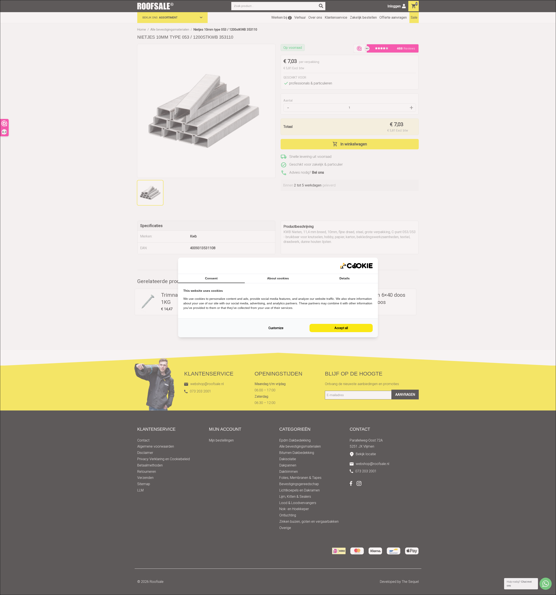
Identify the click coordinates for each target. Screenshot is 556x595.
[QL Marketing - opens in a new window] (356, 266)
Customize (275, 328)
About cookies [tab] (278, 278)
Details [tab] (344, 278)
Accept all (341, 328)
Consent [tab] (211, 278)
